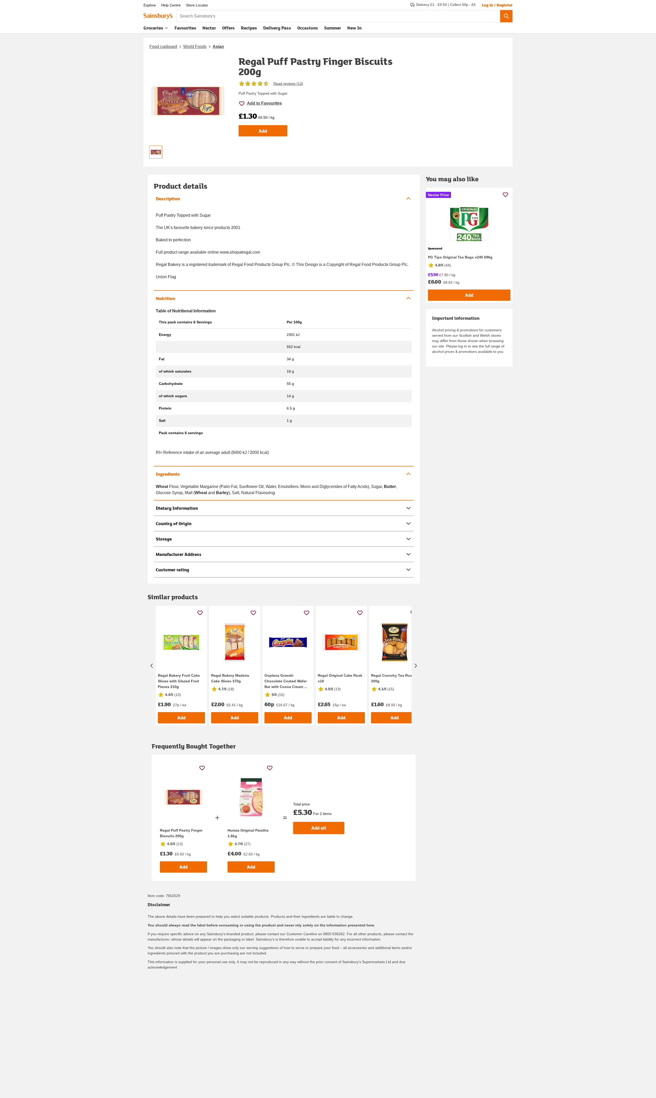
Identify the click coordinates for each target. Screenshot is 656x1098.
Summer (332, 28)
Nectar (209, 28)
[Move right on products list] (416, 665)
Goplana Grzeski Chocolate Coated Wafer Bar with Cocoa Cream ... (285, 681)
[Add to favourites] (200, 613)
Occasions (307, 28)
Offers (228, 28)
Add (263, 131)
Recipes (249, 28)
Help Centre (171, 5)
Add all (318, 828)
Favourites (185, 28)
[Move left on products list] (152, 665)
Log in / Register (497, 5)
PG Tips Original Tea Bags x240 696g (460, 257)
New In (354, 28)
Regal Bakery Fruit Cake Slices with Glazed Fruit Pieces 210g (179, 681)
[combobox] (338, 16)
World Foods (195, 46)
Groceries (153, 28)
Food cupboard (163, 46)
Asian (218, 46)
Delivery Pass (277, 29)
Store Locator (197, 5)
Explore (150, 5)
